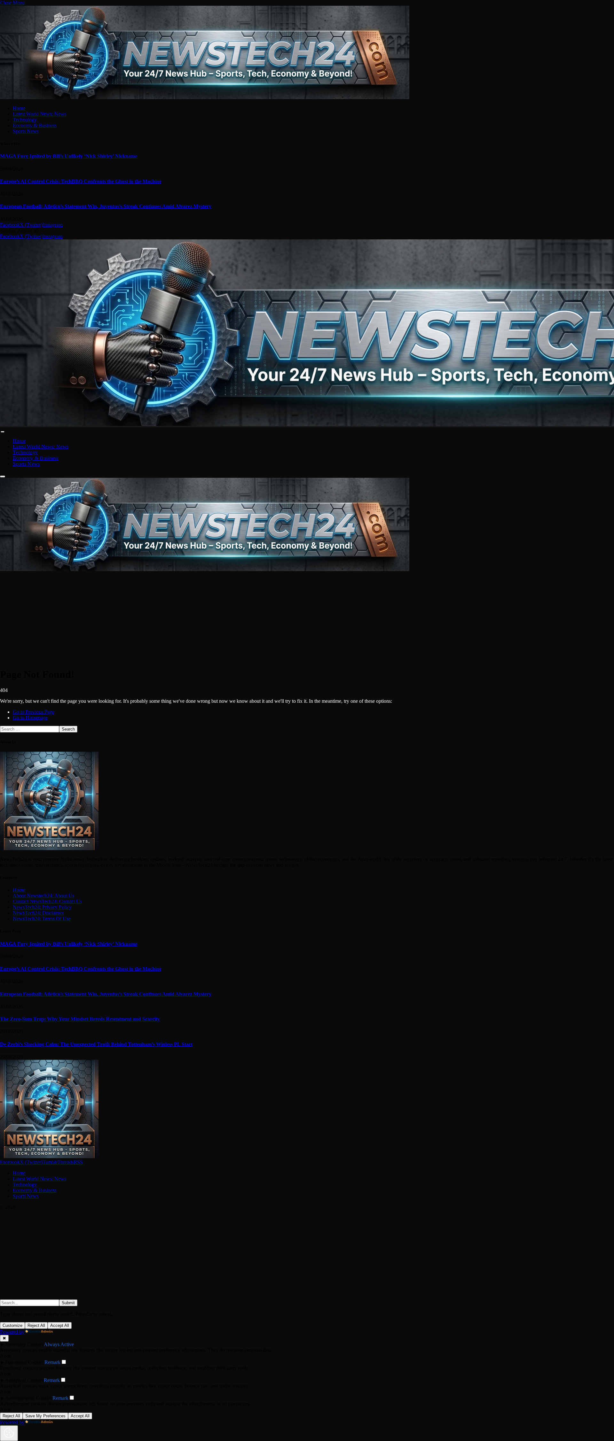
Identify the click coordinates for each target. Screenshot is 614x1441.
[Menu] (2, 431)
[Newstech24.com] (204, 569)
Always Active (59, 1344)
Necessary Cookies (24, 1344)
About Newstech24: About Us (43, 895)
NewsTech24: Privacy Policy (42, 907)
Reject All (36, 1325)
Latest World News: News (39, 114)
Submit (68, 1302)
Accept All (59, 1325)
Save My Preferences (45, 1416)
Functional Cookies (24, 1362)
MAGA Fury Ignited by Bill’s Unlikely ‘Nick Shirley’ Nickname (68, 156)
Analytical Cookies (24, 1380)
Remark (52, 1362)
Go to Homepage (30, 717)
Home (19, 108)
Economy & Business (35, 125)
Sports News (26, 131)
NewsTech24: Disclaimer (38, 913)
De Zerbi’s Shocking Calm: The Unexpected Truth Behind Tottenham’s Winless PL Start (96, 1044)
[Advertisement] (192, 617)
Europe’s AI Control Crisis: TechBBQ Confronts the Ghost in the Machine (80, 181)
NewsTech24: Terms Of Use (42, 918)
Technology (25, 119)
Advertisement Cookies (28, 1398)
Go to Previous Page (33, 712)
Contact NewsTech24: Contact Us (47, 901)
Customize (12, 1325)
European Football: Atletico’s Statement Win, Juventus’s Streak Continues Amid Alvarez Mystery (105, 206)
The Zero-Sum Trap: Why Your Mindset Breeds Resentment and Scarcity (80, 1019)
